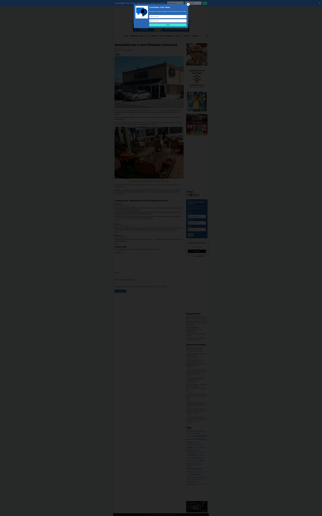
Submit (168, 25)
